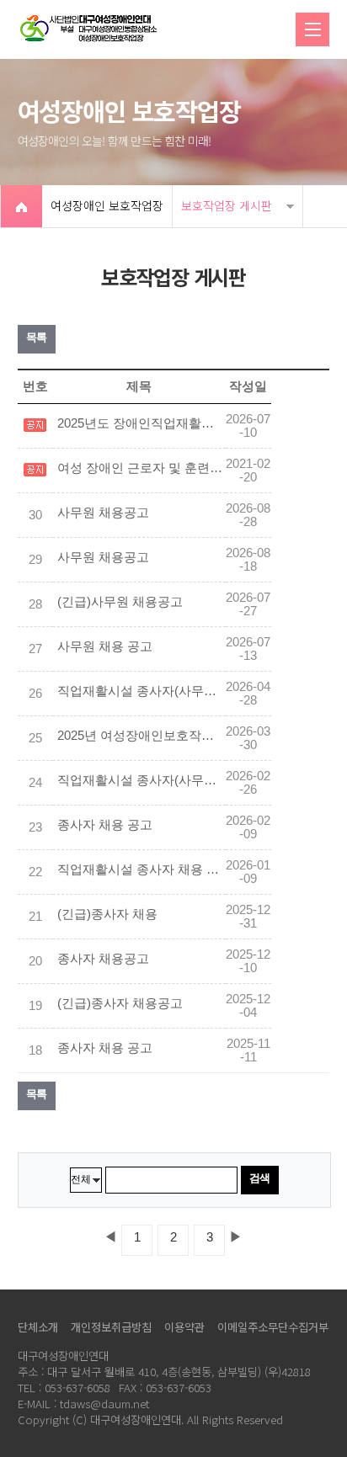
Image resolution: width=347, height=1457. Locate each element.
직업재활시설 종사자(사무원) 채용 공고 (141, 691)
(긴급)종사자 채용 (107, 914)
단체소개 (38, 1327)
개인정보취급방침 (111, 1327)
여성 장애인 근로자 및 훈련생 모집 (141, 468)
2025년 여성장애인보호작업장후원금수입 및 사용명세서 (141, 735)
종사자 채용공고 (103, 958)
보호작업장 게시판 (226, 205)
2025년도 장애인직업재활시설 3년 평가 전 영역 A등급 (141, 423)
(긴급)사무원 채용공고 (120, 602)
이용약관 (184, 1327)
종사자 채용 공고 (104, 825)
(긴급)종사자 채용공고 (120, 1003)
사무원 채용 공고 (104, 646)
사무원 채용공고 (103, 512)
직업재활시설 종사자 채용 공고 (141, 869)
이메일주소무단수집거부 (272, 1327)
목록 (36, 337)
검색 (259, 1178)
